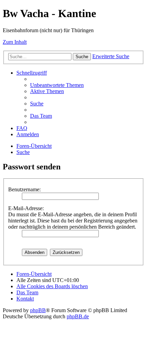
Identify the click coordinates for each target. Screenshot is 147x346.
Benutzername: (24, 189)
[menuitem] (57, 85)
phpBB (38, 310)
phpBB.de (78, 316)
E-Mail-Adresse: (26, 208)
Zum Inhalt (15, 42)
